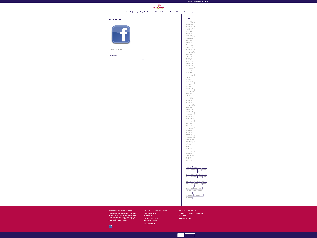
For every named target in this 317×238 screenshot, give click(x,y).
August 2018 (189, 93)
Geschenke (188, 178)
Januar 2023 (189, 47)
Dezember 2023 (189, 37)
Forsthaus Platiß (193, 176)
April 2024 (188, 33)
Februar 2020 (189, 81)
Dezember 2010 (189, 151)
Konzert (196, 183)
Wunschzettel (189, 197)
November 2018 (189, 90)
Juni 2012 (188, 134)
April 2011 (188, 146)
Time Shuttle (188, 190)
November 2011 (189, 137)
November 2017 (189, 102)
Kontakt (206, 1)
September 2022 (190, 52)
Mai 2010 (188, 158)
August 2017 (189, 107)
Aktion (199, 169)
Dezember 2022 (189, 49)
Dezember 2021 (189, 65)
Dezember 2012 (189, 130)
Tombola (194, 190)
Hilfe (187, 181)
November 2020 (189, 75)
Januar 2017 (189, 109)
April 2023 (188, 44)
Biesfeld (192, 174)
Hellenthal (202, 178)
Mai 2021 (188, 72)
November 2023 (189, 38)
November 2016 (189, 113)
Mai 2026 (188, 21)
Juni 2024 (188, 29)
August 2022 (189, 54)
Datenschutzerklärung (198, 1)
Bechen (187, 174)
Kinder (203, 181)
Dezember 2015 (189, 114)
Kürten (187, 185)
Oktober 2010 (189, 155)
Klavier (187, 183)
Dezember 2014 (189, 120)
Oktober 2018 (189, 91)
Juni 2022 (188, 56)
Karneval (198, 181)
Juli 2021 (188, 70)
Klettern (192, 183)
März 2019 (188, 86)
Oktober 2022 (189, 51)
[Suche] (192, 12)
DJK (196, 174)
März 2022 (188, 60)
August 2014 (189, 123)
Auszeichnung (194, 171)
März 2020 (188, 79)
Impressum (189, 1)
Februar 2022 (189, 61)
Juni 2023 (188, 42)
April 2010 (188, 160)
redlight (120, 49)
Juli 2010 (188, 157)
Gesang (204, 176)
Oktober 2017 (189, 104)
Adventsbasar (194, 169)
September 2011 (189, 141)
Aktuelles (204, 169)
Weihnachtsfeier (189, 195)
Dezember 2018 (189, 88)
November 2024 (189, 28)
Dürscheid (201, 174)
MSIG (196, 185)
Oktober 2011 (189, 139)
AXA (199, 171)
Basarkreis (204, 171)
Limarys (192, 185)
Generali (200, 176)
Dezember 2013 (189, 127)
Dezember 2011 (189, 136)
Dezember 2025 (189, 22)
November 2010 (189, 153)
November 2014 (189, 121)
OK (181, 235)
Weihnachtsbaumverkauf (198, 192)
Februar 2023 (189, 45)
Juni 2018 (188, 95)
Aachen (187, 169)
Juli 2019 (188, 84)
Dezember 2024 (189, 26)
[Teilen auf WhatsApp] (143, 60)
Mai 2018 (188, 97)
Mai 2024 (188, 31)
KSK (201, 183)
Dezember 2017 (189, 100)
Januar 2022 (189, 63)
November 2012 (189, 132)
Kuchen (204, 183)
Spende (195, 188)
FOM (187, 176)
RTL (192, 188)
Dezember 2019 (189, 83)
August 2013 (189, 128)
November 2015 (189, 116)
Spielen (200, 188)
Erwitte (206, 174)
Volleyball (200, 190)
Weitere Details (190, 235)
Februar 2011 (189, 150)
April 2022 (188, 58)
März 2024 (188, 35)
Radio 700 (201, 185)
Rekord (187, 188)
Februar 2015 (189, 118)
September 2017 (190, 105)
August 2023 (189, 40)
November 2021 (189, 67)
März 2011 (188, 148)
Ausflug (187, 171)
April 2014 (188, 125)
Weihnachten (189, 192)
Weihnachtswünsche (198, 195)
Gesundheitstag (196, 178)
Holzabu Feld (192, 181)
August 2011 (189, 143)
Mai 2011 (188, 144)
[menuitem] (189, 1)
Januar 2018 (189, 98)
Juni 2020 (188, 77)
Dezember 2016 (189, 111)
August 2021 (189, 68)
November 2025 (189, 24)
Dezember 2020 (189, 74)
